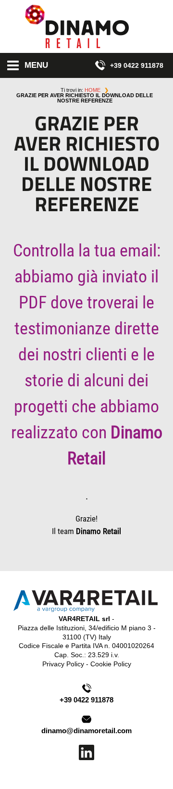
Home (92, 90)
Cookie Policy (110, 664)
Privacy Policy (63, 664)
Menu (36, 65)
